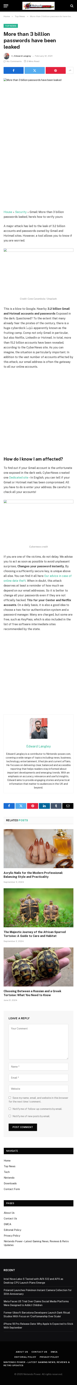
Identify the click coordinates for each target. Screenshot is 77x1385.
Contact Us (10, 1218)
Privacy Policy (12, 1235)
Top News (10, 26)
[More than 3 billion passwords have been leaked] (38, 101)
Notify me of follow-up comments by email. (37, 1109)
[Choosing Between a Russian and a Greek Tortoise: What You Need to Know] (38, 966)
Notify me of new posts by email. (31, 1116)
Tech (7, 1172)
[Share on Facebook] (14, 70)
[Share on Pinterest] (56, 70)
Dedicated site (18, 477)
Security (21, 212)
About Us (9, 1212)
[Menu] (6, 6)
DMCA (7, 1224)
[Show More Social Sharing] (70, 70)
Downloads (10, 1183)
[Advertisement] (38, 169)
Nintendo (9, 1177)
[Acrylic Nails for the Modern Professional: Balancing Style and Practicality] (38, 848)
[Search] (71, 6)
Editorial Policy (12, 1230)
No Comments (14, 61)
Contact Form (12, 1189)
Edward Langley (22, 56)
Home (7, 1160)
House (8, 212)
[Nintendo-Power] (38, 6)
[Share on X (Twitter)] (35, 70)
